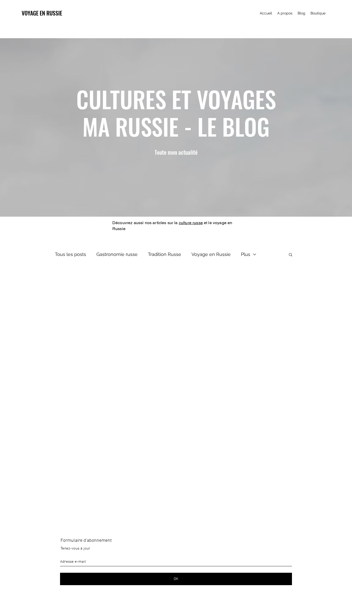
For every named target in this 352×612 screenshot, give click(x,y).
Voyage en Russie (211, 254)
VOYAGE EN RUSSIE (42, 13)
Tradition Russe (164, 254)
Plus (245, 254)
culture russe (191, 222)
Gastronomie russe (117, 254)
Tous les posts (70, 254)
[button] (290, 255)
